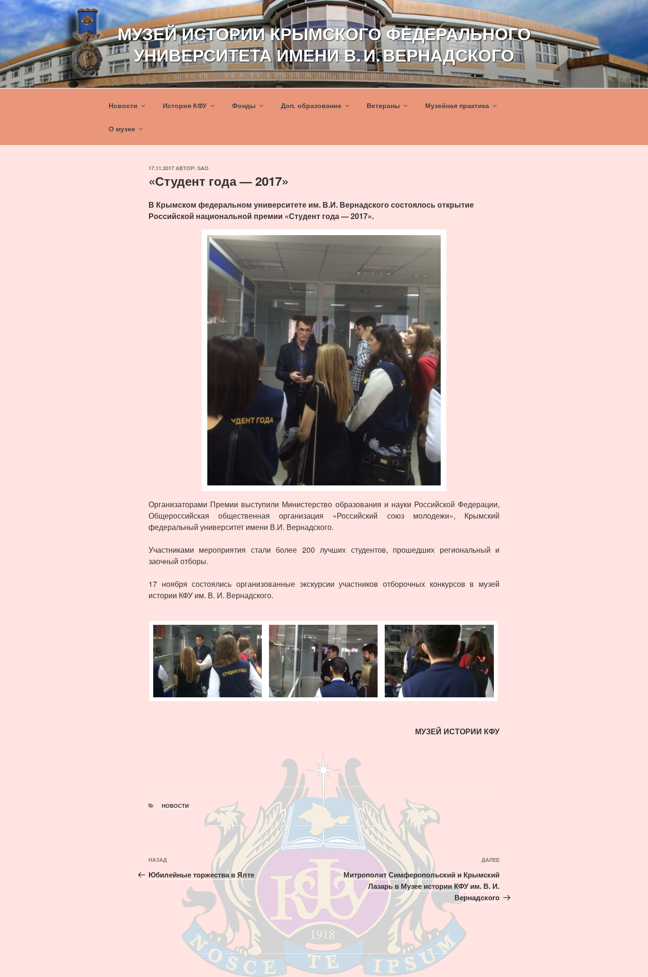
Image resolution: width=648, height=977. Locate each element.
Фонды (244, 105)
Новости (123, 105)
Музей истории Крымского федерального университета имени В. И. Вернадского (324, 44)
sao (203, 168)
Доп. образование (311, 105)
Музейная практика (457, 105)
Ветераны (383, 105)
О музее (122, 128)
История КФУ (185, 105)
